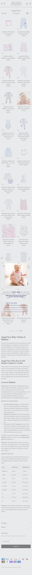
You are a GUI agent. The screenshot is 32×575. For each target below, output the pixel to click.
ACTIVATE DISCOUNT (16, 309)
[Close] (29, 259)
